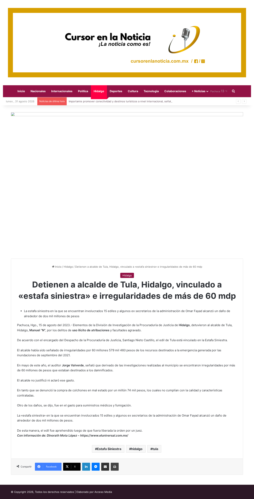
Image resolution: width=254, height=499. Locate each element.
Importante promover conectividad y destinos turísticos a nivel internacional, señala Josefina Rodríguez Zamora (138, 101)
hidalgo (136, 449)
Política (83, 91)
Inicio (21, 91)
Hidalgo (99, 91)
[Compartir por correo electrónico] (105, 467)
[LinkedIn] (86, 467)
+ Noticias (198, 91)
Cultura (133, 91)
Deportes (116, 91)
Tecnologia (151, 91)
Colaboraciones (175, 91)
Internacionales (61, 91)
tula (155, 449)
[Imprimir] (115, 467)
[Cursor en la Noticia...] (127, 42)
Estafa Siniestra (109, 449)
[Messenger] (96, 467)
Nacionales (38, 91)
